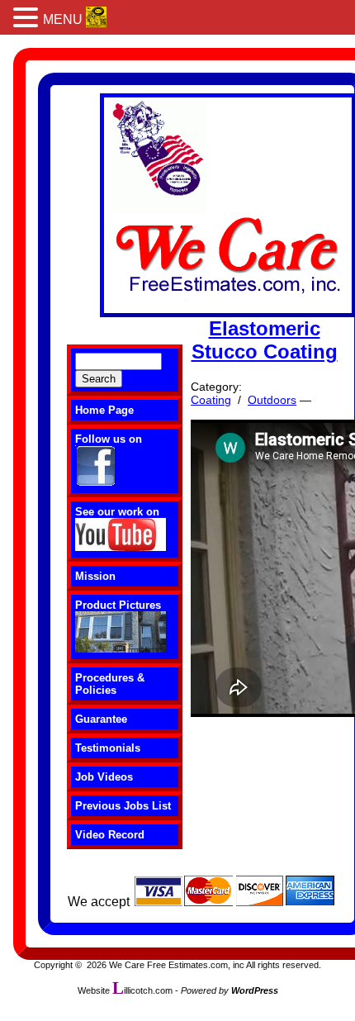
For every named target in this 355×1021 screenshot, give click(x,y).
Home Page (104, 410)
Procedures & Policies (109, 684)
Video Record (109, 835)
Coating (211, 399)
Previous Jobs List (123, 806)
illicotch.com (142, 990)
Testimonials (107, 748)
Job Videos (104, 777)
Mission (95, 576)
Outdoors (272, 399)
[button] (28, 17)
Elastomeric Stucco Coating (265, 340)
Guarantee (101, 719)
